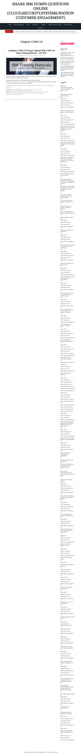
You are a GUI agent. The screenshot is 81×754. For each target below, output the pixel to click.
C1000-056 (63, 235)
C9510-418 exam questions (66, 436)
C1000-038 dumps (64, 699)
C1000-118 (62, 344)
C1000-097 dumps (64, 301)
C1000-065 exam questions (66, 510)
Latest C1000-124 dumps (11, 93)
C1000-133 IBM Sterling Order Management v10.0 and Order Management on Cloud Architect (67, 128)
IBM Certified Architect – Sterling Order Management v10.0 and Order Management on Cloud (67, 181)
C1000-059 (63, 484)
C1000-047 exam (64, 105)
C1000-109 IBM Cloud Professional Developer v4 (66, 340)
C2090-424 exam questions (67, 583)
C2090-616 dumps (64, 629)
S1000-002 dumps (64, 668)
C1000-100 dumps (64, 318)
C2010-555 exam (64, 138)
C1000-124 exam (26, 89)
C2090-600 (63, 607)
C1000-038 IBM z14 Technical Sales (65, 707)
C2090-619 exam (64, 641)
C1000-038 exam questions (66, 703)
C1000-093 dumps (64, 285)
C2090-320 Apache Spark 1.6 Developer (67, 565)
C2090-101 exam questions (66, 555)
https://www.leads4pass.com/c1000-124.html (17, 81)
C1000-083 (63, 251)
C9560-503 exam (64, 447)
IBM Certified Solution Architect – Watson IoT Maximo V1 (65, 207)
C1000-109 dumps (64, 331)
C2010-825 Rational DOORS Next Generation (67, 174)
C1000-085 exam (64, 523)
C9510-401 (62, 413)
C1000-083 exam (64, 257)
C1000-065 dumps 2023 (66, 506)
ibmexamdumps (40, 55)
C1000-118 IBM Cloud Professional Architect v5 (66, 358)
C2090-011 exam (64, 539)
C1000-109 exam (64, 335)
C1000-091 (62, 268)
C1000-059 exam (64, 490)
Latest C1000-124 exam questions (24, 93)
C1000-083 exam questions (66, 259)
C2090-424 (63, 577)
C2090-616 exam (64, 631)
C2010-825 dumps (64, 167)
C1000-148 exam (64, 397)
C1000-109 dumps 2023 (66, 333)
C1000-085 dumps (64, 521)
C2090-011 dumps (64, 537)
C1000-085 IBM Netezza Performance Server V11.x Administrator (66, 531)
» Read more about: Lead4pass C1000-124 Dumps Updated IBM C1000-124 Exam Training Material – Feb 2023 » (30, 86)
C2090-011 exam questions (66, 542)
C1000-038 (63, 696)
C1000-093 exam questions (66, 289)
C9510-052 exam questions (66, 740)
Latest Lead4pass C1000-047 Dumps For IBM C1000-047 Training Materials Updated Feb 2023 (67, 68)
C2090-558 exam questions (66, 598)
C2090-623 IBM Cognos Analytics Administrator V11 (66, 662)
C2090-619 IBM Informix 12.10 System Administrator (66, 647)
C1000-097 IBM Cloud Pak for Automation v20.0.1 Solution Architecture (66, 311)
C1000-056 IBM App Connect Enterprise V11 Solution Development (67, 246)
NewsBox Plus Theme (45, 752)
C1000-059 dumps (64, 486)
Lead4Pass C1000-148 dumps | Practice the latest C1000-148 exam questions (67, 63)
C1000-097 (63, 299)
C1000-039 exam (64, 224)
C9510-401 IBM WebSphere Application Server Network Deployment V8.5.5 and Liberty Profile (67, 424)
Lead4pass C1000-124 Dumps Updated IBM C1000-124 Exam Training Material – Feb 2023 (31, 52)
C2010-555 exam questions (66, 140)
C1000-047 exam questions (67, 107)
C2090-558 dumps (64, 594)
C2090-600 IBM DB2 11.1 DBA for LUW (67, 617)
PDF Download (68, 24)
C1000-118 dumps (64, 346)
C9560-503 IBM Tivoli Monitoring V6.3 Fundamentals (65, 454)
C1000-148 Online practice (66, 404)
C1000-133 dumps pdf (65, 382)
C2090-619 (63, 636)
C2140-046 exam (64, 723)
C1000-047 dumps (64, 100)
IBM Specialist (63, 685)
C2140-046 (63, 716)
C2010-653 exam (64, 153)
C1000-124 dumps (19, 89)
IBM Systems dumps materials (67, 694)
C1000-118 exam (64, 351)
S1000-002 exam (64, 672)
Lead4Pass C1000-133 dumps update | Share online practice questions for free (67, 54)
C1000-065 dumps (64, 504)
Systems (43, 24)
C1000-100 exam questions (66, 322)
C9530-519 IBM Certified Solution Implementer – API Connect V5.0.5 (67, 89)
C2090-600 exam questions (67, 613)
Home (9, 24)
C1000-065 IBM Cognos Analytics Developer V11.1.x (66, 201)
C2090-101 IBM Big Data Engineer (66, 558)
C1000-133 (62, 115)
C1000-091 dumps (64, 270)
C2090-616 (63, 622)
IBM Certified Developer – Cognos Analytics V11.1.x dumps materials (66, 196)
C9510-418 (62, 429)
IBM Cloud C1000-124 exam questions (41, 91)
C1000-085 (63, 519)
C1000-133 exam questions (66, 124)
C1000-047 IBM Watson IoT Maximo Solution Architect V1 (67, 111)
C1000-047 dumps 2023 (66, 103)
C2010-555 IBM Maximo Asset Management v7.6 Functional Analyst (67, 144)
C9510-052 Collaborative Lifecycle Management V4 (66, 731)
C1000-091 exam (64, 272)
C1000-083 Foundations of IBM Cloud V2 (66, 264)
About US (40, 28)
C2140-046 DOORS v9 (65, 718)
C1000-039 (63, 220)
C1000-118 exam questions (66, 355)
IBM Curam (63, 471)
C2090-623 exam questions (66, 658)
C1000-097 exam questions (66, 305)
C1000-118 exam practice (66, 353)
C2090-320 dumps (64, 569)
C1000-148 (63, 392)
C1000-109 (62, 329)
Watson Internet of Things (55, 24)
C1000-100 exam (64, 320)
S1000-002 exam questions (66, 675)
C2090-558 (63, 592)
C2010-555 (62, 134)
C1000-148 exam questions (66, 401)
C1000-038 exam (64, 701)
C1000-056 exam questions (66, 241)
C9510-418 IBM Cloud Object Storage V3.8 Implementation (67, 438)
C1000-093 (63, 283)
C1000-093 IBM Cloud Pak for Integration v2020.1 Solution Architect (66, 294)
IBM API (62, 86)
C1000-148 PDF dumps (66, 407)
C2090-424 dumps (64, 579)
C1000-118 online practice (66, 362)
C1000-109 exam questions (66, 337)
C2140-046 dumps (64, 720)
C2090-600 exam (64, 611)
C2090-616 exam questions (66, 633)
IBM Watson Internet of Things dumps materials (66, 713)
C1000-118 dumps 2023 (66, 349)
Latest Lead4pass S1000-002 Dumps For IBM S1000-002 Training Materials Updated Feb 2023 (67, 74)
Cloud (28, 24)
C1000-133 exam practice (66, 386)
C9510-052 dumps (64, 735)
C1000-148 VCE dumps (65, 411)
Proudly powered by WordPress (31, 752)
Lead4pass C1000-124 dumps (37, 93)
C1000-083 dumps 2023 (66, 255)
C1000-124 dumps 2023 (15, 91)
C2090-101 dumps (64, 551)
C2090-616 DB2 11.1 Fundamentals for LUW (66, 624)
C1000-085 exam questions (66, 525)
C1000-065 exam (64, 508)
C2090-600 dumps (64, 609)
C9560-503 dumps (64, 445)
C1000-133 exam (64, 122)
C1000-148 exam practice (66, 399)
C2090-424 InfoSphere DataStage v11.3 (66, 588)
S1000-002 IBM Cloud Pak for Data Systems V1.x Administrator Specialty (66, 680)
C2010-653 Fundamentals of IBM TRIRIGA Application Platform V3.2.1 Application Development (67, 159)
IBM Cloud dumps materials (26, 90)
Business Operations (18, 24)
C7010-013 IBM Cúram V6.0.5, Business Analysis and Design (67, 474)
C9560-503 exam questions (66, 449)
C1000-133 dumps (64, 117)
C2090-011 (62, 535)
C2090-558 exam (64, 596)
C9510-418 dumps (64, 431)
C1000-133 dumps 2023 (66, 120)
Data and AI (35, 24)
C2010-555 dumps (64, 136)
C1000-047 (63, 98)
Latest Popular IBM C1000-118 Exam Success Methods (67, 58)
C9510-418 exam (64, 434)
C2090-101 (62, 549)
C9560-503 (63, 443)
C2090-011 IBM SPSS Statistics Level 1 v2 (65, 544)
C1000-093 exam (64, 287)
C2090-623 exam (64, 656)
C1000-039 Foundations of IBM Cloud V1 (66, 231)
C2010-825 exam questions (66, 171)
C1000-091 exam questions (66, 274)
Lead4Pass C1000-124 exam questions (14, 94)
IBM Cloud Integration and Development (66, 460)
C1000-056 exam (64, 239)
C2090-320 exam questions (66, 573)
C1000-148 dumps (64, 395)
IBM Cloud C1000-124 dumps (26, 91)
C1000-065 (63, 502)
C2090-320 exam (64, 571)
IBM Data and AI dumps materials (66, 480)
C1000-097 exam (64, 303)
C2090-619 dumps (64, 639)
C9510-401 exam (64, 417)
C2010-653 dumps (64, 151)
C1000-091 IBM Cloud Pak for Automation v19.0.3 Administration (67, 278)
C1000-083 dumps (64, 253)
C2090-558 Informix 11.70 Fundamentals (66, 602)
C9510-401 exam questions (66, 419)
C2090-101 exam (64, 553)
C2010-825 (62, 165)
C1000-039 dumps (64, 222)
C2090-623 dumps (64, 653)
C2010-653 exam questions (66, 155)
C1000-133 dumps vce (65, 384)
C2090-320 (63, 562)
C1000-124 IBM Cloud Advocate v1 (13, 90)
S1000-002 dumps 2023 (66, 670)
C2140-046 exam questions (67, 725)
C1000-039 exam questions (66, 226)
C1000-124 (13, 89)
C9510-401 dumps (64, 415)
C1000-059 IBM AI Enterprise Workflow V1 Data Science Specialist (67, 497)
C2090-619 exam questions (66, 643)
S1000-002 (63, 666)
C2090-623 (63, 651)
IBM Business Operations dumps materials (66, 95)
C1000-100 (62, 315)
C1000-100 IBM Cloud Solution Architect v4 (65, 325)
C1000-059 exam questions (66, 492)
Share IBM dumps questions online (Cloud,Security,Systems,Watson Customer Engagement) (40, 11)
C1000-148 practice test (66, 409)
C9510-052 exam (64, 737)
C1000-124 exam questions (36, 89)
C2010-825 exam (64, 169)
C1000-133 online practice (66, 390)
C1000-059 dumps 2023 (66, 488)
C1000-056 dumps (64, 237)
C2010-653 (62, 149)
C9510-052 (62, 728)
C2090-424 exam (64, 581)
